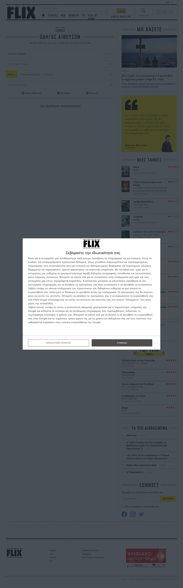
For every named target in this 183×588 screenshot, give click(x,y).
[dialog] (91, 294)
